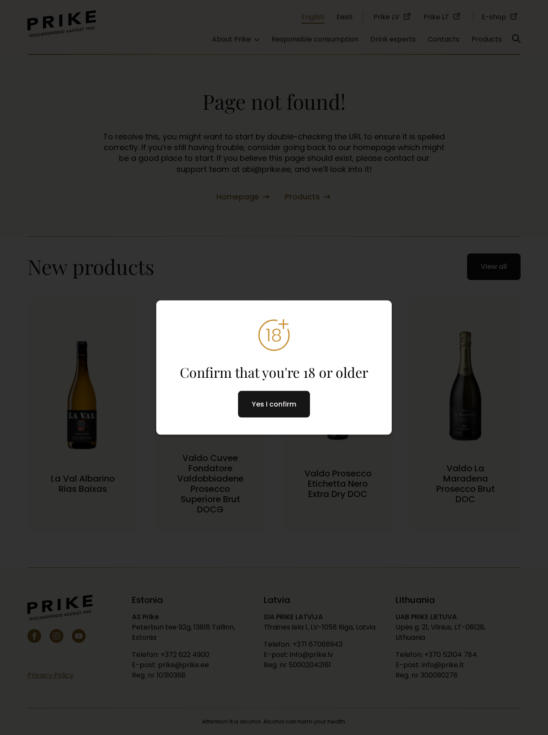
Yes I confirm (274, 404)
